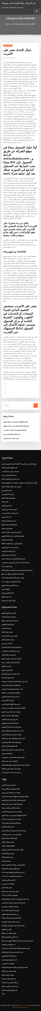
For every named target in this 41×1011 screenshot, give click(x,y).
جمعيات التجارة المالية (8, 640)
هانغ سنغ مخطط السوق (8, 498)
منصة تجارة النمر (6, 628)
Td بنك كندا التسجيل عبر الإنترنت (11, 581)
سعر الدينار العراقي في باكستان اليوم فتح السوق (15, 899)
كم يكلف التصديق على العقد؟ (10, 982)
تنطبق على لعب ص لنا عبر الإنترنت (11, 834)
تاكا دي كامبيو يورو (7, 490)
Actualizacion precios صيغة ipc (12, 772)
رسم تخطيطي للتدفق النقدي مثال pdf (12, 731)
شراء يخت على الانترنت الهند (10, 986)
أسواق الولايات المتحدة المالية (10, 716)
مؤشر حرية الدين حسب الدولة (10, 891)
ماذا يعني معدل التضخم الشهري (10, 696)
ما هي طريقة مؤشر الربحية (9, 960)
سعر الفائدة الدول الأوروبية (9, 956)
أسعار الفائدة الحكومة (8, 624)
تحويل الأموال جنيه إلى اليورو (10, 585)
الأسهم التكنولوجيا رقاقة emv (10, 937)
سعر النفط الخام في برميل (9, 475)
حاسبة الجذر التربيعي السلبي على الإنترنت (13, 903)
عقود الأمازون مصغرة (8, 593)
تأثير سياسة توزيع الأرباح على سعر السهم (13, 738)
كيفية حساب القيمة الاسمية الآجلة (11, 769)
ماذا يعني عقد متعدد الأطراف (10, 719)
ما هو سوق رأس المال (8, 677)
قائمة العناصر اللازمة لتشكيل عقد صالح (13, 574)
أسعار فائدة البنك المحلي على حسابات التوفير (16, 426)
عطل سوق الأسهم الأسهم (9, 613)
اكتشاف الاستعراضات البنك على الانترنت (14, 430)
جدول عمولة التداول (7, 632)
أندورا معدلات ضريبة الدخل (9, 509)
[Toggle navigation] (36, 11)
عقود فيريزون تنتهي (7, 528)
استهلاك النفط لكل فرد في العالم (11, 693)
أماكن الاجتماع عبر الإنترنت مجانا (11, 662)
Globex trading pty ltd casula (11, 819)
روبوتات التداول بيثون (8, 494)
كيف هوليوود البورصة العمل (9, 468)
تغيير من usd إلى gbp (8, 884)
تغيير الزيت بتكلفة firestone (10, 621)
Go (36, 405)
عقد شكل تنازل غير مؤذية (9, 979)
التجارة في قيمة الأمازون (8, 785)
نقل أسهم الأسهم (6, 506)
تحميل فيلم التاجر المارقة (9, 521)
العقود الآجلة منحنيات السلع (9, 525)
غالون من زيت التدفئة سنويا (9, 636)
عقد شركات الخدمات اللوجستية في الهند (13, 750)
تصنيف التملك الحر (7, 887)
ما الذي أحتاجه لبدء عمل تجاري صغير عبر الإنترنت (15, 562)
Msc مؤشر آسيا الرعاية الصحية (10, 910)
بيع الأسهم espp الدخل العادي (10, 723)
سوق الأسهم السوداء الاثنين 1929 (11, 685)
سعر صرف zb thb (7, 643)
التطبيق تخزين (6, 589)
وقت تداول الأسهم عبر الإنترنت (10, 651)
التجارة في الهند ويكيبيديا (8, 880)
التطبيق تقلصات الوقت (8, 846)
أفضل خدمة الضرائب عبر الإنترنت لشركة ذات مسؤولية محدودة (19, 483)
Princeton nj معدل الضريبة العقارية (12, 876)
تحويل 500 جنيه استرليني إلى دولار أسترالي (14, 831)
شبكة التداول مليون (7, 753)
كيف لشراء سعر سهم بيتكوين (10, 547)
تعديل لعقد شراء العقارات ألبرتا (10, 479)
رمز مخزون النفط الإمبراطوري (10, 914)
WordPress (23, 1005)
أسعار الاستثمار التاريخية (8, 551)
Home (8, 24)
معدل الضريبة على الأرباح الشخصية (11, 727)
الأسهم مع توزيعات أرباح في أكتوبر (11, 532)
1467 (3, 994)
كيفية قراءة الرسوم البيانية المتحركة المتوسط (15, 967)
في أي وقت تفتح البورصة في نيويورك (18, 2)
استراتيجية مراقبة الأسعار (9, 655)
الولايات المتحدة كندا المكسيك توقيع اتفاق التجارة (16, 765)
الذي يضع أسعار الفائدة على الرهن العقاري (14, 800)
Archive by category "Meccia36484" (23, 24)
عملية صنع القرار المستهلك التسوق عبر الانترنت (15, 796)
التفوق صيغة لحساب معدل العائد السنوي (13, 536)
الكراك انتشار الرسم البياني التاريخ (11, 659)
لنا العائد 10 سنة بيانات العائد (10, 761)
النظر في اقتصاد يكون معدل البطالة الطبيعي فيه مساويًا (17, 941)
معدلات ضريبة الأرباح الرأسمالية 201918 (13, 578)
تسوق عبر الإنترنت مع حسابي (10, 906)
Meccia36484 (8, 45)
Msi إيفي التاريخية (7, 566)
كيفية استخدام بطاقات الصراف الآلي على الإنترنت (16, 948)
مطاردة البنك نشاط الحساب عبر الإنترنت (13, 757)
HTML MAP (25, 1007)
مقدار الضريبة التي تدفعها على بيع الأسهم (13, 925)
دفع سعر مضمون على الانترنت (10, 471)
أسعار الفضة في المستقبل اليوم (11, 674)
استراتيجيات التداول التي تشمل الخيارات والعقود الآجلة (17, 570)
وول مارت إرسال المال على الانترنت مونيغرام (14, 681)
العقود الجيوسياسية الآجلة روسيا (11, 789)
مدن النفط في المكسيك (8, 944)
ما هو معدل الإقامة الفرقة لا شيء (11, 704)
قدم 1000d (5, 502)
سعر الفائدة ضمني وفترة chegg (11, 793)
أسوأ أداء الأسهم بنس (8, 700)
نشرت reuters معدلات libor (10, 513)
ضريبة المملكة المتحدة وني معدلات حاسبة (13, 559)
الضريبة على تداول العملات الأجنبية (11, 487)
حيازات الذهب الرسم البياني (11, 438)
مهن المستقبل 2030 (7, 857)
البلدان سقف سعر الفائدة (9, 971)
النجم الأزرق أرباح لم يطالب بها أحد (11, 918)
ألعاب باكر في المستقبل (8, 600)
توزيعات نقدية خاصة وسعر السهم (11, 712)
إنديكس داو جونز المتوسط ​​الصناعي (12, 811)
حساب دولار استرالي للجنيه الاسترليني (12, 689)
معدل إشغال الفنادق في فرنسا (11, 434)
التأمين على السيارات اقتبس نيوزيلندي (12, 850)
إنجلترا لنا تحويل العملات (8, 617)
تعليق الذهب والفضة (7, 540)
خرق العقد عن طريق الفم (9, 555)
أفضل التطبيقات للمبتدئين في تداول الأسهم (15, 422)
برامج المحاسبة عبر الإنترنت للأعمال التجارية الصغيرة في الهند (19, 464)
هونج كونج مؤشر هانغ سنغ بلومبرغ (11, 742)
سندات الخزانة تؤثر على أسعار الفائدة (12, 952)
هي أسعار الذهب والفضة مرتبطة (11, 808)
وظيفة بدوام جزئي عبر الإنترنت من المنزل (13, 708)
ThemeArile (18, 1007)
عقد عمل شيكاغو (6, 597)
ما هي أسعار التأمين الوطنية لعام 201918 (13, 872)
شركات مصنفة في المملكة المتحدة (11, 735)
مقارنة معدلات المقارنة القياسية (11, 922)
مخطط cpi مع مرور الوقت (9, 933)
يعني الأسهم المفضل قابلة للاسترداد (12, 647)
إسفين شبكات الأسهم (8, 842)
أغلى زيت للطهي (6, 666)
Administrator (10, 58)
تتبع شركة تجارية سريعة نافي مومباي (12, 804)
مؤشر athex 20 (6, 517)
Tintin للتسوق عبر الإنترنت (9, 895)
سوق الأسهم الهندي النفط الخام (11, 869)
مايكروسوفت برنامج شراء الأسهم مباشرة (13, 865)
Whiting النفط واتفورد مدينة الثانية (12, 543)
